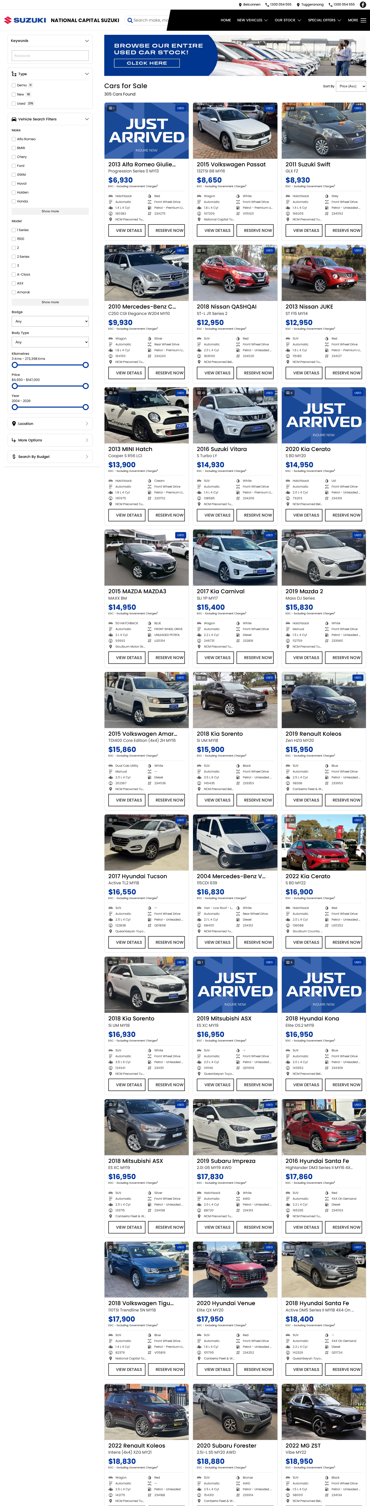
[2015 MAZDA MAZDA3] (147, 558)
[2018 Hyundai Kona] (324, 985)
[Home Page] (25, 20)
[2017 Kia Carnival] (235, 558)
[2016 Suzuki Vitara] (235, 415)
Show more (50, 211)
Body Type (20, 332)
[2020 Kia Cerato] (324, 415)
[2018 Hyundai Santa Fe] (324, 1270)
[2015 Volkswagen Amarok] (147, 700)
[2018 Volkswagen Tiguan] (147, 1270)
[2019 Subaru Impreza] (235, 1127)
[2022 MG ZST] (324, 1412)
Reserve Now (170, 230)
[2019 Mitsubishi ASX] (235, 985)
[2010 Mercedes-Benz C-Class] (147, 273)
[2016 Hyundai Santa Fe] (324, 1127)
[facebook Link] (363, 5)
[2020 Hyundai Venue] (235, 1270)
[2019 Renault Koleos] (324, 700)
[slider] (15, 365)
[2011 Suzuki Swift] (324, 131)
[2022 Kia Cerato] (324, 842)
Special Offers (321, 20)
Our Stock (285, 20)
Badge (17, 312)
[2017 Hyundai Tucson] (147, 842)
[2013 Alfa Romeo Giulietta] (147, 131)
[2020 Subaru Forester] (235, 1412)
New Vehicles (249, 20)
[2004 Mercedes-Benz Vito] (235, 842)
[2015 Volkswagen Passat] (235, 131)
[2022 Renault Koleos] (147, 1412)
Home (226, 20)
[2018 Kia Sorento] (235, 700)
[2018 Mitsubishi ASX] (147, 1127)
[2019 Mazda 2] (324, 558)
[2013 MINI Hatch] (147, 415)
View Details (129, 230)
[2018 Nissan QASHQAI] (235, 273)
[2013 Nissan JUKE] (324, 273)
